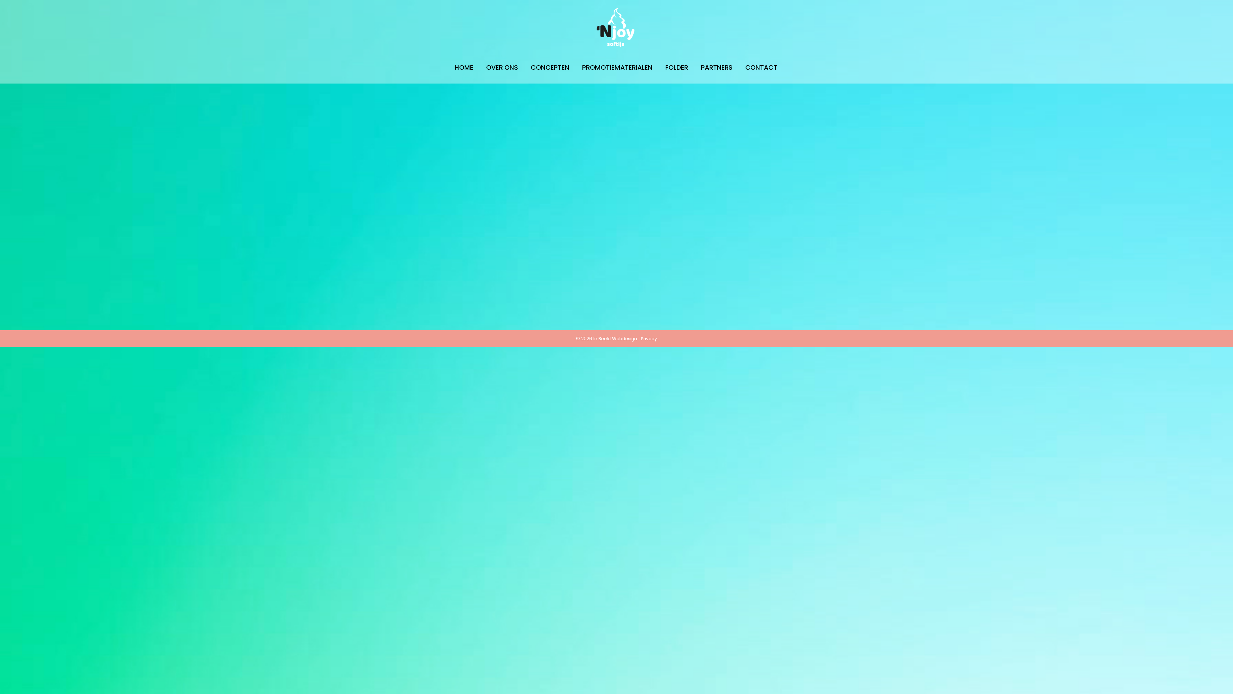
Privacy (649, 338)
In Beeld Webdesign (615, 338)
